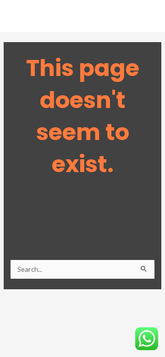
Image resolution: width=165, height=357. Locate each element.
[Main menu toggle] (146, 18)
